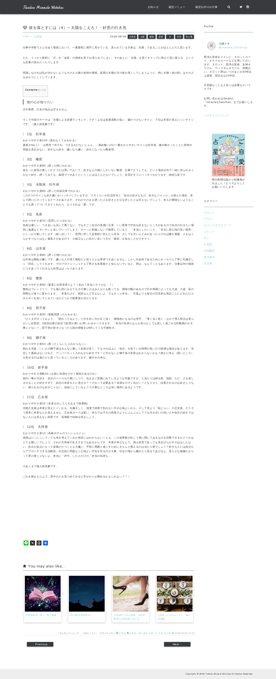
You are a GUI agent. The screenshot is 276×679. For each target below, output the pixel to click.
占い (206, 238)
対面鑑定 (209, 250)
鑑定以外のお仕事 (206, 7)
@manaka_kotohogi (233, 47)
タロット (209, 212)
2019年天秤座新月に (81, 615)
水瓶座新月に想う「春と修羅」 (42, 615)
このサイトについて (216, 115)
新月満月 (209, 257)
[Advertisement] (228, 345)
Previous (41, 644)
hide (42, 89)
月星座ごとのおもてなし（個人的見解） (174, 617)
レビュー (209, 231)
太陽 (142, 36)
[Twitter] (240, 7)
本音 (179, 36)
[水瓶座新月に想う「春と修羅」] (43, 594)
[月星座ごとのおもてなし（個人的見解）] (175, 594)
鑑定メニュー (177, 7)
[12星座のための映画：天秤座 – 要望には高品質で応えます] (131, 594)
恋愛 (161, 36)
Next (176, 644)
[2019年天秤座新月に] (87, 594)
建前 (152, 36)
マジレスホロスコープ (218, 225)
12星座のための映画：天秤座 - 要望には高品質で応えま (130, 617)
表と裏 (189, 36)
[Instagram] (247, 7)
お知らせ (153, 7)
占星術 (132, 36)
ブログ (208, 219)
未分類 (208, 263)
